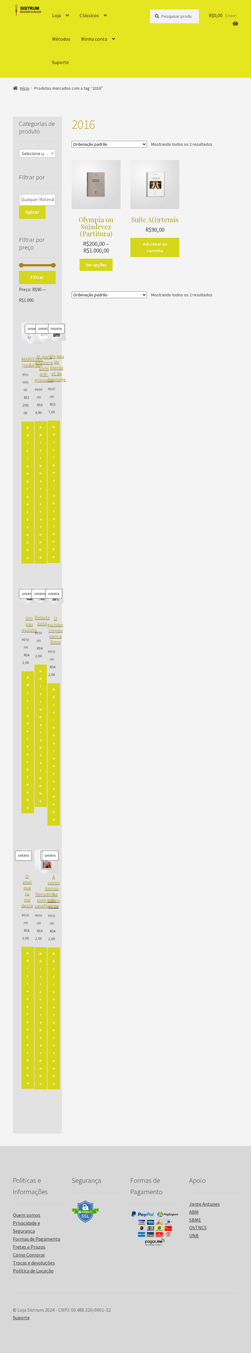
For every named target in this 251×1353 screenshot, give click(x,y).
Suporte (60, 62)
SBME (195, 1220)
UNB (194, 1235)
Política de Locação (33, 1271)
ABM (194, 1212)
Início (24, 88)
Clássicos (89, 15)
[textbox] (37, 153)
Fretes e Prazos (29, 1247)
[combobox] (37, 153)
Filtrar (37, 277)
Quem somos (26, 1215)
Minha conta (94, 39)
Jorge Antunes (204, 1204)
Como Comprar (29, 1255)
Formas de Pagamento (36, 1239)
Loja (56, 15)
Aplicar (32, 212)
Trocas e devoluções (34, 1263)
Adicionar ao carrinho (155, 247)
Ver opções (96, 265)
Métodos (61, 39)
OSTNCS (198, 1227)
